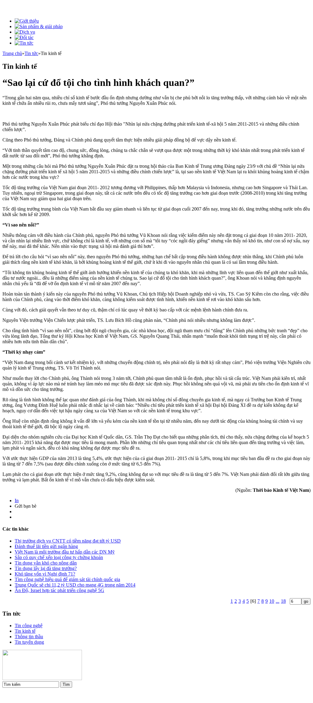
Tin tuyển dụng (29, 642)
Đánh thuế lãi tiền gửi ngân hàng (46, 546)
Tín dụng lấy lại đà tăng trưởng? (46, 568)
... (277, 601)
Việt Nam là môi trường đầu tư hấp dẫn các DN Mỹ (65, 551)
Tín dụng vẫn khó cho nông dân (46, 562)
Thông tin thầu (29, 636)
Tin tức (31, 53)
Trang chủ (12, 53)
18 (283, 601)
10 (271, 601)
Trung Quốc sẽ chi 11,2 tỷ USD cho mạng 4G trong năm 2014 (75, 584)
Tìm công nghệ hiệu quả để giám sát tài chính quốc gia (67, 579)
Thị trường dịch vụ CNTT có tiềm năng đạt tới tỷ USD (68, 540)
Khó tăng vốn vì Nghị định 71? (45, 573)
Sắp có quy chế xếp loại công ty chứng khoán (59, 557)
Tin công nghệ (28, 625)
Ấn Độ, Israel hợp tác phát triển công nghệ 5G (59, 590)
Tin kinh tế (25, 631)
